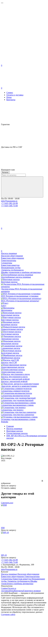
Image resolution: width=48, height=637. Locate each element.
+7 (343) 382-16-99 (9, 203)
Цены (9, 97)
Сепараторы (7, 579)
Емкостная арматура (22, 579)
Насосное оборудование (28, 574)
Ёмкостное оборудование (13, 576)
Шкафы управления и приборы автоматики (19, 582)
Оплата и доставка (14, 95)
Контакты (10, 100)
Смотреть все (7, 503)
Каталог (5, 172)
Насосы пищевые (9, 574)
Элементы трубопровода (18, 581)
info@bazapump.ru (9, 201)
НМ (3, 528)
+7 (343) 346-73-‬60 (9, 206)
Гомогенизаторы (32, 576)
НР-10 (4, 555)
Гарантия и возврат (32, 591)
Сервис (9, 92)
